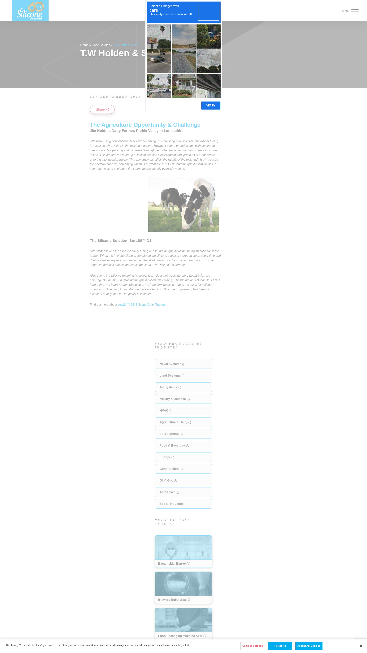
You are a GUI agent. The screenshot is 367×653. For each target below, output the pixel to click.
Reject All (280, 645)
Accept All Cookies (308, 645)
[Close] (361, 646)
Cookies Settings (252, 645)
